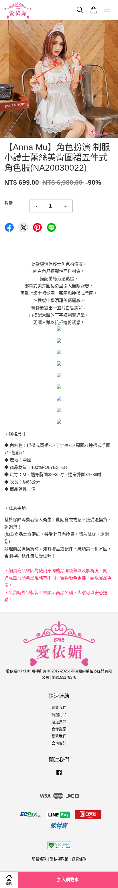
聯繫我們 (59, 736)
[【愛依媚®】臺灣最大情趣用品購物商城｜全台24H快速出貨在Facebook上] (59, 775)
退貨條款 (79, 859)
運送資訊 (59, 722)
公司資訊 (59, 743)
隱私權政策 (59, 859)
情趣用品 (59, 714)
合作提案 (59, 729)
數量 (8, 203)
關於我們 (59, 707)
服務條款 (39, 859)
